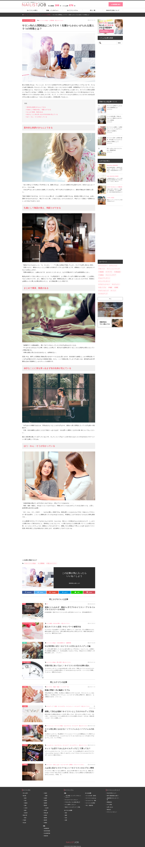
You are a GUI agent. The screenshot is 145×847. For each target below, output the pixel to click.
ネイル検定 (49, 623)
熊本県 (45, 820)
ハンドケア (63, 687)
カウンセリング (104, 290)
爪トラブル (49, 687)
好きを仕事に (56, 623)
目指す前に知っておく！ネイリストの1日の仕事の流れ (67, 665)
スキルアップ (49, 706)
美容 (66, 813)
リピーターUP (64, 764)
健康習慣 (68, 643)
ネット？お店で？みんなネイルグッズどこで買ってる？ (68, 748)
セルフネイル (67, 725)
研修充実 (46, 835)
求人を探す (25, 793)
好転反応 (117, 272)
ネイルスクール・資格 (91, 800)
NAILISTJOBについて (111, 793)
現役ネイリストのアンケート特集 (72, 807)
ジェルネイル (49, 745)
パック (114, 290)
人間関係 (51, 20)
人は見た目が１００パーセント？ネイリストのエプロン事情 (69, 768)
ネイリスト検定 (59, 725)
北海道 (45, 815)
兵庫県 (45, 800)
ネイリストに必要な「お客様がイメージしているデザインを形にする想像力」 (114, 129)
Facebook (29, 592)
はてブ (64, 592)
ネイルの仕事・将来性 (91, 795)
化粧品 (102, 275)
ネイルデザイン (74, 745)
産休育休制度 (47, 831)
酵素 (116, 287)
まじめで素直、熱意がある (34, 112)
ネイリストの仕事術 (28, 20)
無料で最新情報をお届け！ (113, 795)
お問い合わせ (110, 807)
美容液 (102, 272)
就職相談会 (109, 802)
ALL (110, 298)
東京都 (24, 795)
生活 (66, 817)
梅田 (46, 795)
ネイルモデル (61, 706)
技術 (56, 706)
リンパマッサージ (105, 281)
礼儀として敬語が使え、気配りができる (38, 109)
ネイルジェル (49, 725)
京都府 (45, 798)
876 (71, 5)
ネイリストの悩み (43, 20)
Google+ (54, 592)
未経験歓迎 (46, 828)
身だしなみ (56, 764)
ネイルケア (77, 706)
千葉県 (24, 820)
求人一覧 (92, 10)
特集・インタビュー (52, 10)
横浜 (25, 817)
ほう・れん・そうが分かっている (36, 117)
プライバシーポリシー (112, 812)
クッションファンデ (114, 269)
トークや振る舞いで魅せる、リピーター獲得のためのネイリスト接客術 (114, 118)
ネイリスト (49, 764)
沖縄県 (45, 822)
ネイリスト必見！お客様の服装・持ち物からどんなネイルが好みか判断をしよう (114, 139)
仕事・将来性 (26, 662)
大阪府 (45, 793)
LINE (78, 592)
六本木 (25, 808)
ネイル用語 (109, 804)
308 (57, 5)
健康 (24, 643)
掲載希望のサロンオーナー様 (113, 798)
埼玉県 (24, 822)
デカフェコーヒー (105, 284)
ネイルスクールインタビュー (71, 799)
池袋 (25, 805)
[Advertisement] (58, 545)
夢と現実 (59, 662)
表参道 (25, 803)
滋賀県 (45, 803)
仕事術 (24, 687)
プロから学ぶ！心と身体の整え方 (72, 802)
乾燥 (58, 687)
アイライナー (103, 265)
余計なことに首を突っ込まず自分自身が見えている (42, 114)
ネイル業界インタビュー (70, 804)
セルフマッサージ (105, 278)
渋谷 (25, 800)
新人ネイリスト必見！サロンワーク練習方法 (63, 626)
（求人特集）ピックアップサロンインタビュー (73, 796)
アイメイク (114, 265)
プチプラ (109, 272)
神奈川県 (25, 815)
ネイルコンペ (69, 706)
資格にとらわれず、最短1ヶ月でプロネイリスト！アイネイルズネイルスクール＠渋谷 (70, 608)
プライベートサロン (79, 764)
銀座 (25, 810)
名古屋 (46, 808)
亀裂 (54, 687)
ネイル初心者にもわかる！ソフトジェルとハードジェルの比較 (69, 730)
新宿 (25, 798)
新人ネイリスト (59, 20)
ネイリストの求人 (32, 10)
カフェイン (116, 284)
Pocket (90, 592)
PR (47, 604)
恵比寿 (25, 813)
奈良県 (45, 810)
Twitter (41, 592)
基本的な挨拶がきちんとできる (36, 107)
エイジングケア (111, 275)
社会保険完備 (47, 833)
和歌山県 (46, 813)
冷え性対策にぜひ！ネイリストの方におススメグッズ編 (67, 646)
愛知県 (45, 805)
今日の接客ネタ (61, 643)
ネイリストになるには (28, 623)
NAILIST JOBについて (112, 10)
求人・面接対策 (89, 805)
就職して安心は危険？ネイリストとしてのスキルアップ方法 (69, 711)
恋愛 (66, 820)
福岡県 (45, 817)
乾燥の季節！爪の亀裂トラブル (57, 690)
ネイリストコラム (72, 10)
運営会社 (109, 809)
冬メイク (102, 269)
